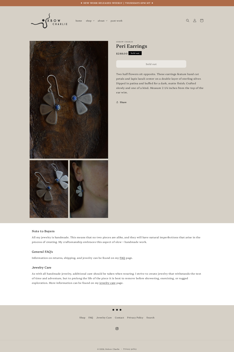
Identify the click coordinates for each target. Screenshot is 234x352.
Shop (82, 317)
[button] (90, 20)
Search (150, 317)
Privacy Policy (135, 317)
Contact (119, 317)
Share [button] (123, 102)
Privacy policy (130, 349)
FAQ (122, 257)
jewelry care (107, 282)
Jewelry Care (104, 317)
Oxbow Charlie (112, 349)
